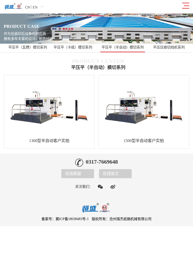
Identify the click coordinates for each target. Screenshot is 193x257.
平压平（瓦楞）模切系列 (27, 47)
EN (35, 7)
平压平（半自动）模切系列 (123, 47)
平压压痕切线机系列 (169, 47)
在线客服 (73, 173)
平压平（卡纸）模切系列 (73, 47)
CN (27, 7)
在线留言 (111, 173)
